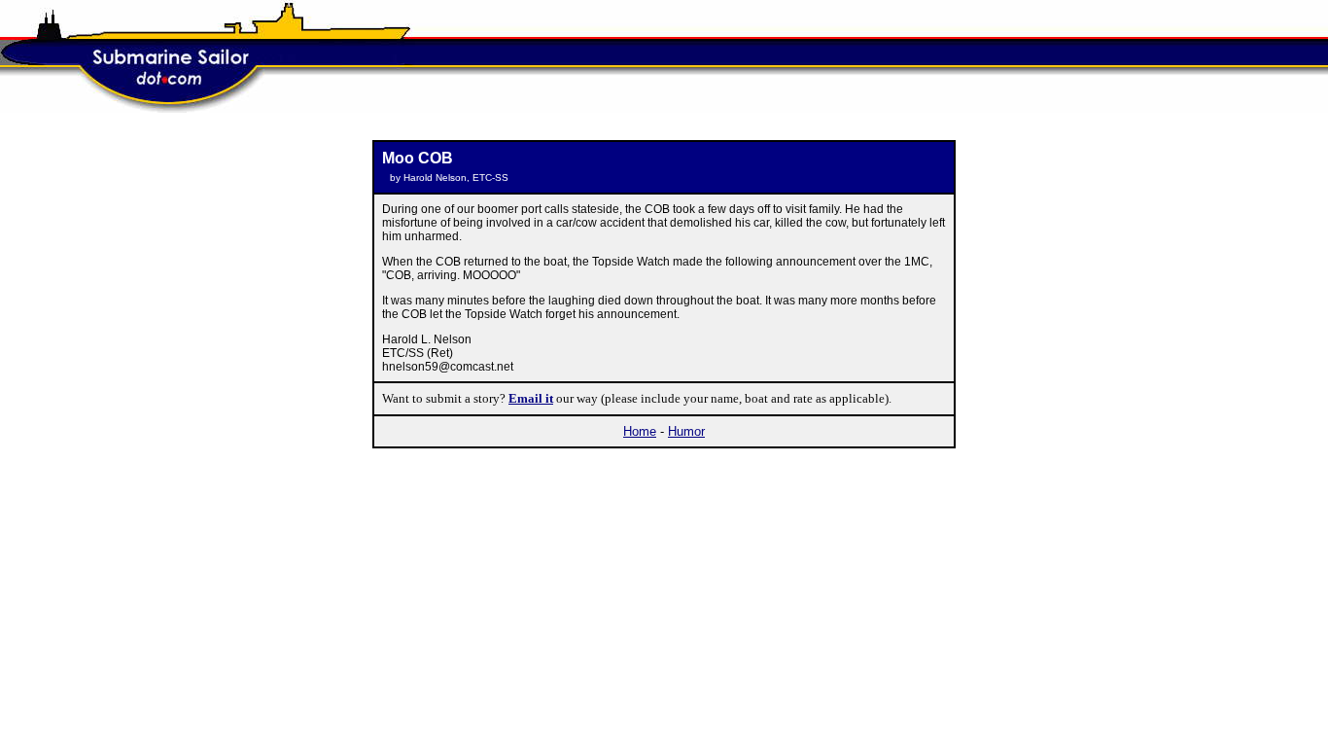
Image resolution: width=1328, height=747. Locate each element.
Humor (686, 431)
